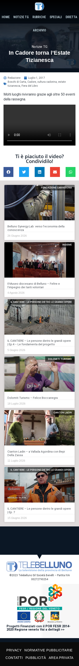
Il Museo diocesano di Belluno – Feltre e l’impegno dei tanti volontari (33, 285)
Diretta (71, 17)
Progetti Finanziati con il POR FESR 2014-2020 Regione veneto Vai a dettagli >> (38, 628)
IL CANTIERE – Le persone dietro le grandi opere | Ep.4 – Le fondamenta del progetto (39, 342)
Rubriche (39, 17)
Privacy (14, 650)
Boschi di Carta (17, 81)
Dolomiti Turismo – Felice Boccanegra (32, 397)
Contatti (14, 658)
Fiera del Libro (30, 85)
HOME (6, 17)
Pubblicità (35, 658)
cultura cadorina (47, 81)
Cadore (31, 81)
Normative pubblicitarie (48, 650)
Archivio (39, 30)
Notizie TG (21, 17)
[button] (8, 172)
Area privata (61, 658)
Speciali (56, 17)
